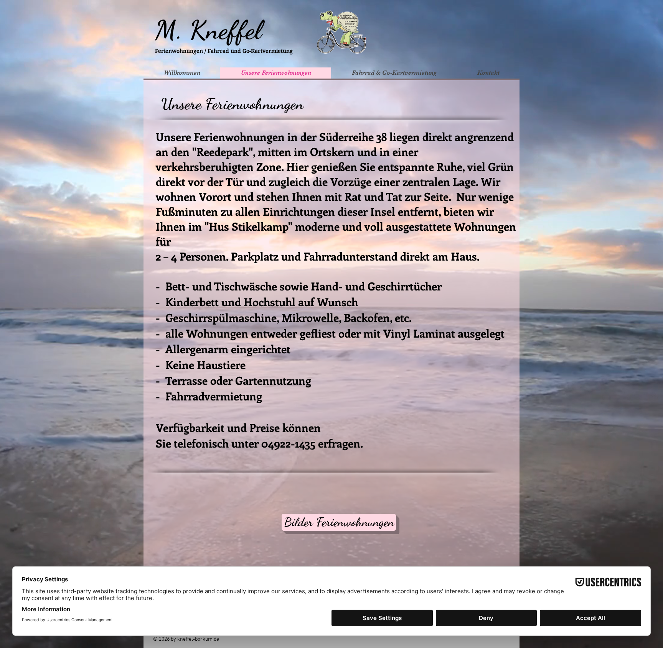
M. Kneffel (208, 30)
